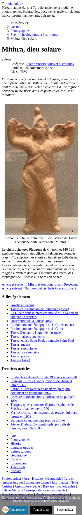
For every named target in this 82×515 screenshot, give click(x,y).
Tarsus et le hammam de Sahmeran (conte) (39, 309)
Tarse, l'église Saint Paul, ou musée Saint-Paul (42, 340)
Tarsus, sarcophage (23, 348)
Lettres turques (20, 451)
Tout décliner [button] (41, 509)
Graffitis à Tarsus (22, 305)
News (74, 482)
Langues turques (21, 447)
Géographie (18, 455)
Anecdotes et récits (27, 486)
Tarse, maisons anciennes (27, 336)
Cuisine (15, 459)
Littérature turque (37, 482)
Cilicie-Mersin (11, 490)
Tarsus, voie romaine (24, 352)
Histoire (15, 443)
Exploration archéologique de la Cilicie (37, 329)
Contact (15, 471)
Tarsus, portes (20, 356)
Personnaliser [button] (65, 509)
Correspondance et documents (44, 490)
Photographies (20, 439)
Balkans (49, 486)
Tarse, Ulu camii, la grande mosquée (35, 332)
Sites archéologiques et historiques (50, 64)
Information (18, 463)
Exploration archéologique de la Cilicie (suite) (42, 325)
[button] (5, 509)
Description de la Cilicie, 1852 (31, 321)
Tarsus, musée (20, 344)
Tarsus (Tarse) (20, 360)
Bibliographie (65, 486)
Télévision (17, 467)
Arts (13, 435)
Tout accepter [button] (17, 509)
